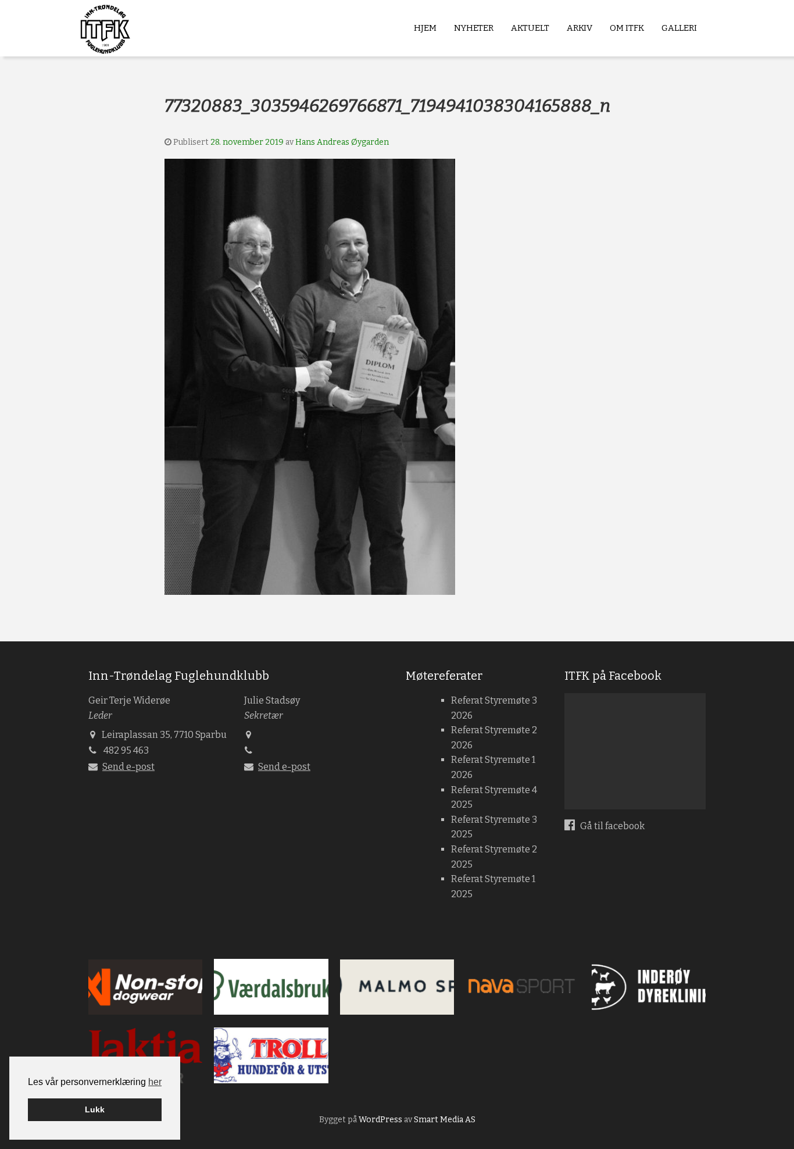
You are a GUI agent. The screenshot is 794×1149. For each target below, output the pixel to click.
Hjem (425, 28)
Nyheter (473, 28)
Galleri (679, 28)
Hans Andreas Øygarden (342, 142)
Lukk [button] (95, 1109)
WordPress (380, 1120)
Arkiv (579, 28)
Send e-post (128, 766)
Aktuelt (530, 28)
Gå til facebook (611, 826)
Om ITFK (627, 28)
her (155, 1082)
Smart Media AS (444, 1120)
